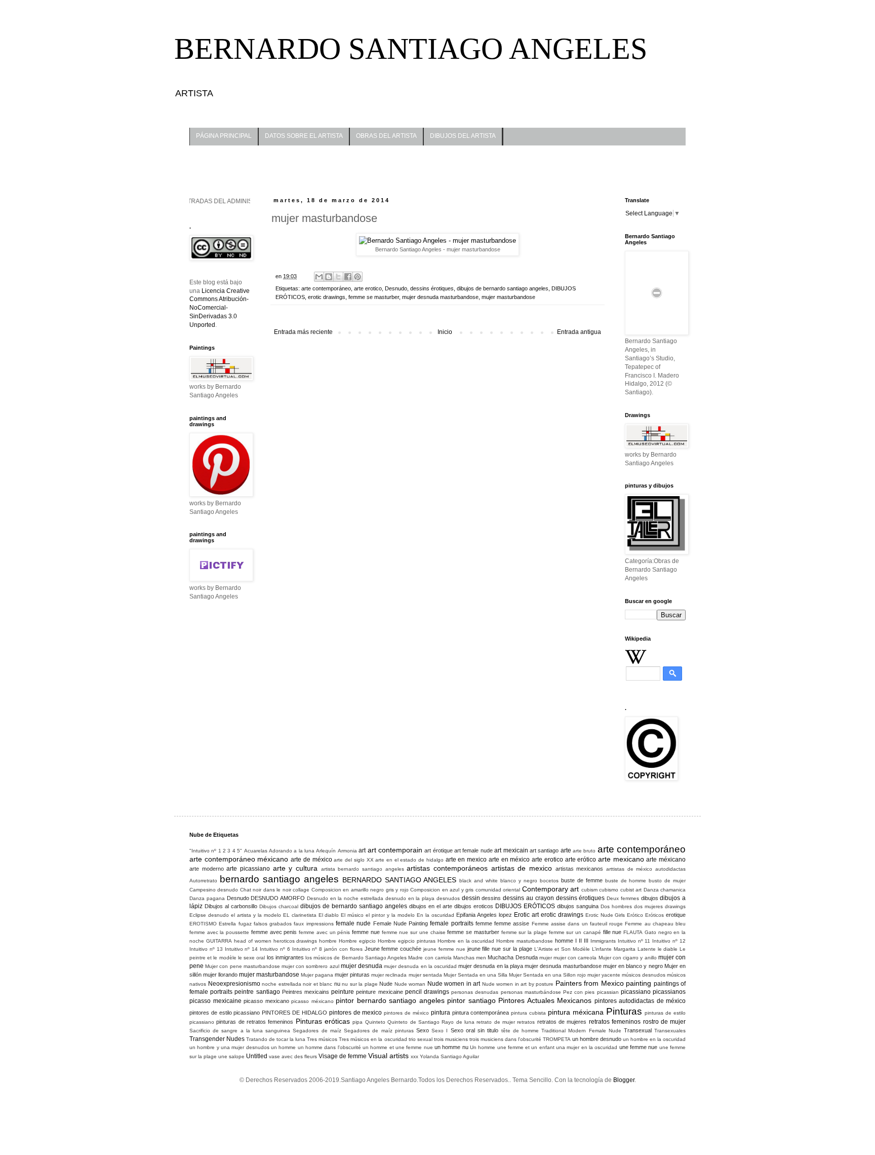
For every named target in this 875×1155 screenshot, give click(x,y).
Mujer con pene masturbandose (242, 966)
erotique (676, 915)
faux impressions (313, 923)
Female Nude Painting (400, 923)
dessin (471, 898)
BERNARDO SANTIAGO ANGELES (410, 48)
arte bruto (584, 850)
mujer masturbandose (508, 297)
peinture (342, 991)
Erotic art (526, 914)
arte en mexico (466, 859)
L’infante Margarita (613, 949)
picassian (608, 992)
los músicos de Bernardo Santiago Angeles (356, 957)
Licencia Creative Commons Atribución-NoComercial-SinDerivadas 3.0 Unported (219, 307)
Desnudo (396, 288)
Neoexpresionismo (234, 983)
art (362, 850)
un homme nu (451, 1047)
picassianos (669, 991)
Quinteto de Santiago (413, 1022)
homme (564, 941)
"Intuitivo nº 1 (205, 850)
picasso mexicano (266, 1001)
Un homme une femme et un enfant (512, 1047)
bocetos (549, 880)
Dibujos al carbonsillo (231, 906)
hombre (328, 941)
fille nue (612, 932)
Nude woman (410, 984)
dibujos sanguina (578, 906)
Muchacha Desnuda (512, 957)
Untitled (256, 1056)
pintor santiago (471, 1000)
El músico (352, 915)
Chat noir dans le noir (265, 889)
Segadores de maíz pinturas (379, 1030)
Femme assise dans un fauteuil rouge (577, 923)
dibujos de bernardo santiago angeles (502, 288)
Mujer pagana (317, 975)
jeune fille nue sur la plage (499, 949)
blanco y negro (518, 880)
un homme (283, 1047)
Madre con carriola (429, 957)
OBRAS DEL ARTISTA (386, 135)
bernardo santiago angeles (279, 879)
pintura (440, 1012)
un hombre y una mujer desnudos (229, 1047)
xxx (414, 1056)
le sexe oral (251, 957)
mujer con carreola (574, 957)
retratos (526, 1022)
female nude (353, 923)
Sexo (422, 1030)
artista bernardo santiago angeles (362, 869)
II (580, 941)
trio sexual (420, 1039)
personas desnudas (474, 992)
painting (638, 983)
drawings (675, 906)
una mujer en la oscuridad (586, 1047)
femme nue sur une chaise (414, 932)
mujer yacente (603, 975)
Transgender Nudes (217, 1038)
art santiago (544, 850)
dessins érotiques (432, 288)
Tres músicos (322, 1039)
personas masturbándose (531, 992)
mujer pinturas (352, 975)
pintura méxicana (576, 1012)
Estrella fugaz (235, 923)
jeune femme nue (444, 949)
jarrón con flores (343, 949)
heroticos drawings (295, 941)
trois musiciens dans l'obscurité (505, 1039)
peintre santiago (257, 991)
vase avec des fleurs (293, 1056)
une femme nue (638, 1047)
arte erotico (368, 288)
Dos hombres (616, 906)
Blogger (623, 1080)
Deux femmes (623, 898)
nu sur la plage (360, 984)
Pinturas (624, 1011)
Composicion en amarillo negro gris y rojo (360, 889)
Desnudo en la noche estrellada (345, 898)
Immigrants (603, 941)
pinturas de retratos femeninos (254, 1022)
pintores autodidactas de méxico (640, 1000)
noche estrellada (281, 984)
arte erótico (580, 859)
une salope (231, 1056)
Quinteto (375, 1022)
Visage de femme (343, 1056)
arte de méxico (311, 859)
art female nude (473, 850)
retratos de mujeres (562, 1022)
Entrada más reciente (303, 332)
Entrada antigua (579, 332)
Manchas (463, 957)
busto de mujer (667, 880)
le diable (668, 949)
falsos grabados (273, 923)
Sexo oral (463, 1030)
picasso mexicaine (215, 1000)
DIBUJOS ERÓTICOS (525, 906)
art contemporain (395, 850)
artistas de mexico (521, 868)
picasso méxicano (312, 1001)
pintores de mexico (355, 1012)
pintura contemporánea (480, 1013)
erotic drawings (326, 297)
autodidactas (670, 869)
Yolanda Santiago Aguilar (449, 1056)
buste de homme (626, 880)
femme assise (511, 923)
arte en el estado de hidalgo (409, 860)
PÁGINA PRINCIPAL (224, 135)
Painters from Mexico (589, 983)
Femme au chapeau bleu (655, 923)
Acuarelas (255, 850)
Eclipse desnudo (209, 915)
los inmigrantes (285, 957)
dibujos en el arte (430, 906)
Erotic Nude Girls (605, 915)
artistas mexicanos (579, 869)
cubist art (631, 889)
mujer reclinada (389, 975)
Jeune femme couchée (393, 949)
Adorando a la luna (291, 850)
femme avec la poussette (219, 932)
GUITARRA (219, 941)
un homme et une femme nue (398, 1047)
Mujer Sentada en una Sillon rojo (547, 975)
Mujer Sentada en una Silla (475, 975)
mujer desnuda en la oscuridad (420, 966)
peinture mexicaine (379, 992)
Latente (647, 949)
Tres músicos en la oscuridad (373, 1039)
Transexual (638, 1030)
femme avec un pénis (324, 932)
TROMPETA (557, 1039)
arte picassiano (248, 868)
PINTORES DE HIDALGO (294, 1013)
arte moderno (206, 869)
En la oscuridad (435, 915)
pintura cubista (528, 1013)
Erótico (635, 915)
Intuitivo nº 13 (206, 949)
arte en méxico (509, 859)
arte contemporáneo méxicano (238, 859)
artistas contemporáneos (447, 868)
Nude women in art (454, 983)
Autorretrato (203, 880)
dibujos (649, 898)
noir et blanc (317, 984)
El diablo (329, 915)
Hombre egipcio (357, 941)
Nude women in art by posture (518, 984)
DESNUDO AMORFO (278, 898)
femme (483, 923)
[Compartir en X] (338, 277)
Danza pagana (207, 898)
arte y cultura (295, 868)
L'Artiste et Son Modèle (562, 949)
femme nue (366, 932)
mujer (545, 957)
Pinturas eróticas (323, 1021)
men (481, 957)
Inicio (444, 332)
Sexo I (439, 1030)
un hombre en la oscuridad (654, 1039)
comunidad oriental (497, 889)
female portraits (451, 923)
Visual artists (388, 1056)
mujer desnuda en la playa (490, 966)
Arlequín (326, 850)
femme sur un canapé (575, 932)
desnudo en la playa (409, 898)
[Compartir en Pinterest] (357, 277)
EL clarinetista (299, 915)
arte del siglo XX (353, 860)
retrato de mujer (495, 1022)
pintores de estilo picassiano (224, 1013)
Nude (385, 984)
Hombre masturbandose (524, 941)
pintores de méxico (406, 1013)
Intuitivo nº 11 (634, 941)
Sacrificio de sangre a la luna (226, 1030)
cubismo (608, 889)
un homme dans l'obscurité (329, 1047)
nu (337, 984)
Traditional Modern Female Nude (581, 1030)
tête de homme (520, 1030)
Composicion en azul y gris (441, 889)
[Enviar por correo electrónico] (319, 277)
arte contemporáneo (326, 288)
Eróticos (654, 915)
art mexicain (511, 850)
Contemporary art (550, 889)
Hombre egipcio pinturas (406, 941)
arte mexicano (621, 859)
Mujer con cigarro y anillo (628, 957)
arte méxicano (666, 859)
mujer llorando (220, 975)
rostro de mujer (664, 1021)
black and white (478, 880)
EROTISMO (203, 923)
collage (301, 889)
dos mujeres (648, 906)
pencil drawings (427, 991)
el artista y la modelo (256, 915)
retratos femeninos (615, 1021)
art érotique (438, 850)
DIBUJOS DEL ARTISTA (463, 135)
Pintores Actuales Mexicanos (544, 1000)
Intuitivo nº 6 (275, 949)
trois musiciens (451, 1039)
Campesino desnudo (213, 889)
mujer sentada (425, 975)
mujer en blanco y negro (633, 966)
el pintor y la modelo (390, 915)
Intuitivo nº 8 (307, 949)
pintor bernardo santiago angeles (390, 1000)
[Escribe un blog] (329, 277)
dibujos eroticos (473, 906)
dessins (491, 898)
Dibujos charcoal (278, 906)
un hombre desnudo (596, 1039)
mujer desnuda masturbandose (440, 297)
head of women (252, 941)
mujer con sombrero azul (310, 966)
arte (566, 850)
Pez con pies (578, 992)
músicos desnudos (643, 975)
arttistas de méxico (629, 869)
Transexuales (670, 1030)
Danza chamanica (665, 889)
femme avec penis (274, 932)
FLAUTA (633, 932)
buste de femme (582, 880)
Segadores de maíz (317, 1030)
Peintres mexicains (305, 992)
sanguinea (277, 1030)
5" (239, 850)
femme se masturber (373, 297)
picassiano (636, 991)
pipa (357, 1022)
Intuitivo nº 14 (241, 949)
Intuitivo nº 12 (669, 941)
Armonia (347, 850)
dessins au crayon (528, 898)
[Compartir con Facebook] (348, 277)
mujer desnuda (361, 966)
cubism (589, 889)
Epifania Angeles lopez (484, 915)
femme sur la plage (524, 932)
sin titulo (488, 1030)
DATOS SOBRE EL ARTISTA (304, 135)
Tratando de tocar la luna (275, 1039)
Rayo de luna (458, 1022)
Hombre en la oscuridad (466, 941)
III (586, 941)
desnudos (448, 898)
